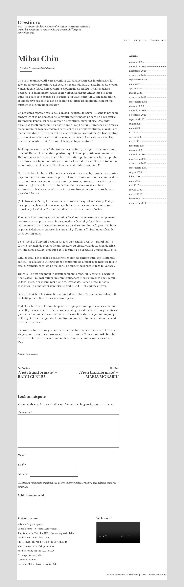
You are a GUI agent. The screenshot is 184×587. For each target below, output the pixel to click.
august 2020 (135, 172)
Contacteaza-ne (158, 40)
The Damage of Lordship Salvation (36, 546)
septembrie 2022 (138, 101)
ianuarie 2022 (136, 106)
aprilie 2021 (135, 137)
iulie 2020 (134, 176)
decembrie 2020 (137, 154)
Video (127, 40)
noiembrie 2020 (137, 159)
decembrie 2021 (137, 110)
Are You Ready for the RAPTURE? (36, 550)
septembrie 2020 (138, 167)
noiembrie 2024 (137, 71)
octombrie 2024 (137, 75)
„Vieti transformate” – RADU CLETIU (37, 373)
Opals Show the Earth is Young (34, 537)
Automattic (161, 574)
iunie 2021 (134, 128)
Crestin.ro (29, 22)
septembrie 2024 (138, 79)
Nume (22, 455)
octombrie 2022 (137, 97)
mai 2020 (134, 185)
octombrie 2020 (137, 163)
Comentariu (25, 412)
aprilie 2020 (135, 189)
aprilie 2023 (135, 88)
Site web (22, 474)
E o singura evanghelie (30, 555)
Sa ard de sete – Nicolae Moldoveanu (37, 528)
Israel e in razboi (27, 559)
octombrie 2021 (137, 115)
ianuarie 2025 (136, 62)
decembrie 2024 (137, 66)
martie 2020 (135, 194)
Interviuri (33, 354)
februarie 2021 (136, 145)
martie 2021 (135, 141)
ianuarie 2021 (136, 150)
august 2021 (135, 123)
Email (22, 464)
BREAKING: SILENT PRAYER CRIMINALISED (42, 542)
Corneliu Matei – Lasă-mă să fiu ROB (37, 564)
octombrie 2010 (137, 203)
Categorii (139, 40)
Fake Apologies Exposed (30, 524)
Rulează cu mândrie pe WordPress (122, 574)
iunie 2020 (134, 181)
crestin (52, 68)
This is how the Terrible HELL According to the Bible (46, 533)
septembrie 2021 (137, 119)
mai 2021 (134, 132)
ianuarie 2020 (136, 198)
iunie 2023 (134, 84)
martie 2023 (135, 93)
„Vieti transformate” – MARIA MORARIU (99, 373)
